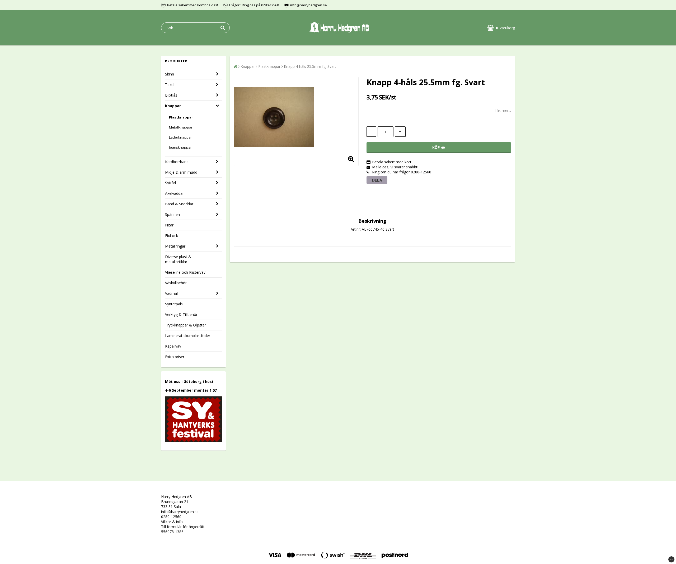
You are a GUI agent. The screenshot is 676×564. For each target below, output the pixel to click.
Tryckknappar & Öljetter (185, 325)
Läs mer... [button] (503, 110)
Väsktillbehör (176, 282)
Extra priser (174, 356)
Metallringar (175, 246)
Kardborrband (177, 161)
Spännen (172, 214)
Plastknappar (181, 117)
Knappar (173, 105)
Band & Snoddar (179, 203)
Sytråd (170, 182)
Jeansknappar (180, 147)
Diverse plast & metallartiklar (178, 259)
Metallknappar (181, 127)
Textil (169, 84)
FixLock (171, 235)
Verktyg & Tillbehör (181, 314)
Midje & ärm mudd (181, 172)
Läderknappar (180, 137)
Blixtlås (171, 95)
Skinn (169, 74)
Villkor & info (172, 521)
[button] (501, 28)
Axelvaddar (174, 193)
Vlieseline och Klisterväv (185, 272)
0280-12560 (171, 516)
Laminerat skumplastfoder (187, 335)
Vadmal (171, 293)
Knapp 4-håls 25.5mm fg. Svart (310, 66)
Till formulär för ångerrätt (183, 526)
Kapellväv (173, 346)
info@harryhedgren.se (180, 511)
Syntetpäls (174, 303)
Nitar (169, 225)
